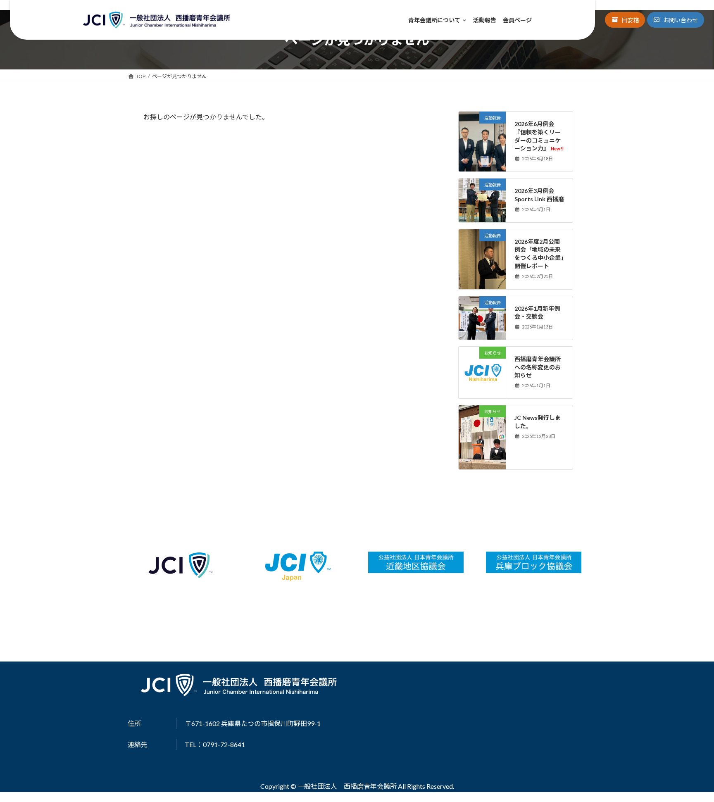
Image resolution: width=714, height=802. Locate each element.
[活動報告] (482, 144)
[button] (625, 20)
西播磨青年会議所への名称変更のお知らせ (537, 366)
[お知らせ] (482, 391)
